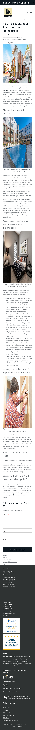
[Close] (33, 3)
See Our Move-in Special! (16, 2)
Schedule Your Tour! (17, 550)
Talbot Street (6, 718)
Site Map (20, 726)
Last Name (5, 523)
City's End (5, 685)
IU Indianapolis (6, 713)
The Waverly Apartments (9, 681)
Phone (4, 539)
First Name (5, 515)
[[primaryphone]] (9, 495)
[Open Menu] (31, 13)
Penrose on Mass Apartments (10, 691)
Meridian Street (6, 707)
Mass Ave (5, 710)
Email (4, 531)
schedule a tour (20, 495)
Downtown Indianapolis (8, 715)
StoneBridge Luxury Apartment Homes (12, 688)
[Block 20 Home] (8, 12)
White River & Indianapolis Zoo (10, 720)
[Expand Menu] (31, 9)
